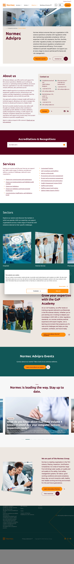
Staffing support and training (49, 188)
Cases (22, 510)
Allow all (58, 291)
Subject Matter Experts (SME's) (50, 190)
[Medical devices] (49, 249)
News (22, 508)
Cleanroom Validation (12, 186)
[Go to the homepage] (9, 5)
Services (18, 5)
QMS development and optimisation (52, 180)
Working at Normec (45, 5)
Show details (62, 286)
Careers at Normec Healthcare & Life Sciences (27, 513)
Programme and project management (52, 175)
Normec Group (67, 1)
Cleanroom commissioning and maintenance (19, 179)
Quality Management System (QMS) (51, 183)
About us (34, 5)
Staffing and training (47, 185)
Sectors (26, 5)
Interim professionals (47, 173)
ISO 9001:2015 (13, 144)
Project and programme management (52, 178)
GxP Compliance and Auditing (49, 171)
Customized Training (47, 168)
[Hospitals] (17, 249)
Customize (36, 291)
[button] (6, 28)
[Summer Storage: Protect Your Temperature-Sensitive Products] (37, 416)
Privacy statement (27, 538)
